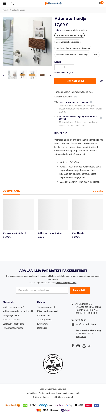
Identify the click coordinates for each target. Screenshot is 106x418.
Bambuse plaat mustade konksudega (73, 48)
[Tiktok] (89, 345)
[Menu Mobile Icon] (4, 3)
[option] (27, 41)
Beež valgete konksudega (67, 42)
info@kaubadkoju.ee (86, 324)
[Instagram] (78, 345)
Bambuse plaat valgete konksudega (72, 55)
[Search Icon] (15, 3)
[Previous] (5, 74)
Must (95, 55)
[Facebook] (73, 345)
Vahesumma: (60, 73)
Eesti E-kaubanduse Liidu (51, 389)
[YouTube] (84, 345)
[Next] (49, 74)
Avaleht (6, 10)
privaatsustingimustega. (65, 283)
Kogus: (57, 62)
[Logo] (53, 3)
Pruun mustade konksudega (69, 35)
